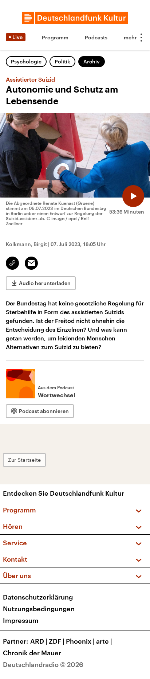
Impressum (21, 620)
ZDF (56, 641)
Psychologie (26, 61)
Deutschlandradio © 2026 (43, 664)
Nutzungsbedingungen (39, 609)
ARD (38, 641)
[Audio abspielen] (133, 196)
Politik (62, 61)
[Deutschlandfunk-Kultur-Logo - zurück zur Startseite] (75, 18)
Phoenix (80, 641)
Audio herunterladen (45, 283)
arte (104, 641)
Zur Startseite (24, 460)
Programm (55, 37)
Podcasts (96, 37)
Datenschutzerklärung (38, 597)
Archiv (91, 61)
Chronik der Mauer (32, 653)
